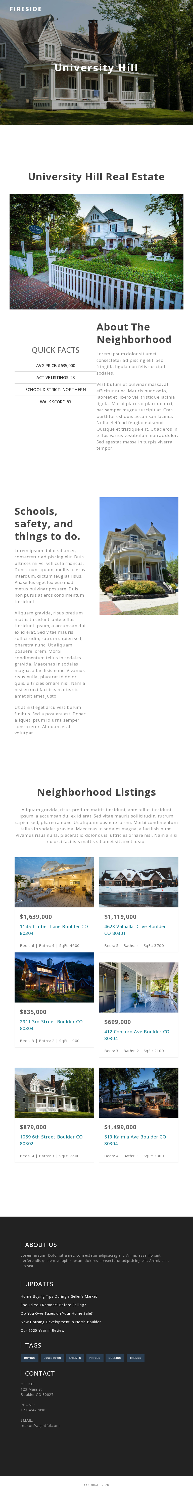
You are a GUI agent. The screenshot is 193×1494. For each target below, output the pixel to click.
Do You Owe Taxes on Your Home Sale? (57, 1313)
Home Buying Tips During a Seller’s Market (59, 1296)
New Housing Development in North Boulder (61, 1321)
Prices (95, 1358)
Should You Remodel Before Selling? (53, 1304)
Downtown (52, 1358)
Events (75, 1358)
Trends (135, 1358)
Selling (115, 1358)
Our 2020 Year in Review (42, 1330)
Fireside (26, 9)
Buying (29, 1358)
